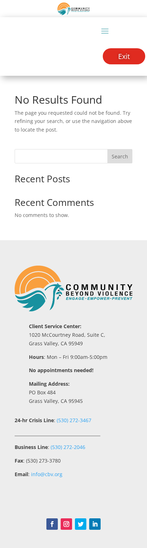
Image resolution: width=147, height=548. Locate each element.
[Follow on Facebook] (52, 524)
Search (120, 156)
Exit (124, 56)
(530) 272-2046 (68, 447)
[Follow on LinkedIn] (95, 524)
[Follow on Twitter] (80, 524)
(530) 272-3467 (73, 420)
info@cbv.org (46, 474)
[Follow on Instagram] (66, 524)
